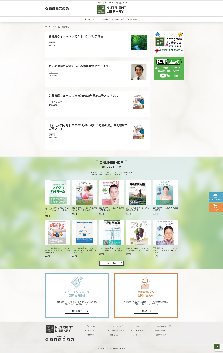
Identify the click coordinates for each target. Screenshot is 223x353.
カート (135, 335)
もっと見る (111, 263)
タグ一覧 (56, 27)
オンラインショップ (215, 199)
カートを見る (215, 210)
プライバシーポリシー (117, 330)
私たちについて (91, 19)
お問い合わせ (133, 19)
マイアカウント (92, 330)
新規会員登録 (77, 311)
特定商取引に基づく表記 (164, 326)
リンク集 (104, 19)
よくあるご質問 (118, 19)
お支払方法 (90, 335)
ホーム (48, 27)
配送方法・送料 (161, 335)
